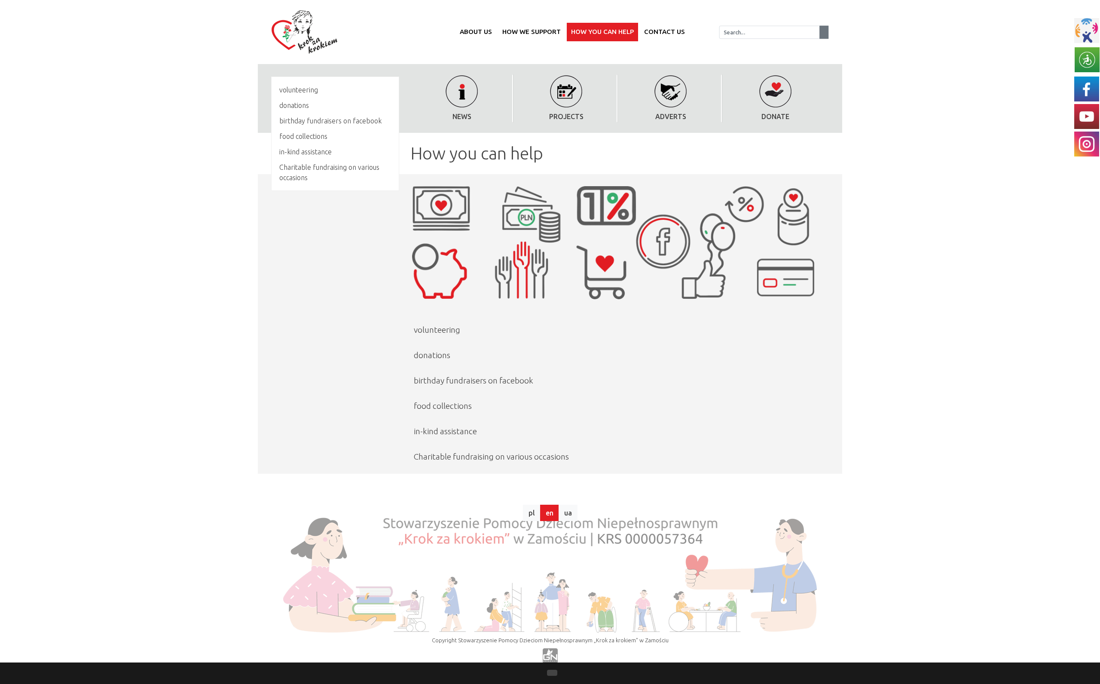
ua (568, 513)
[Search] (823, 31)
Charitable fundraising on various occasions (329, 172)
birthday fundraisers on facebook (330, 121)
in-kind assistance (305, 152)
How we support (531, 31)
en (549, 513)
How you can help (602, 31)
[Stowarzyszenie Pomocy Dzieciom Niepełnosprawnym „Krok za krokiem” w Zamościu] (301, 32)
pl (532, 513)
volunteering (298, 90)
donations (294, 105)
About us (476, 31)
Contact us (664, 31)
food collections (303, 136)
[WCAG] (1087, 59)
